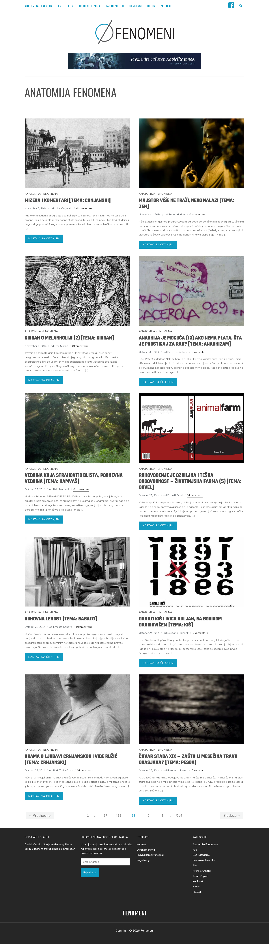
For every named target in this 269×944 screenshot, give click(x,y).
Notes (151, 6)
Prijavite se (89, 872)
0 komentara (84, 208)
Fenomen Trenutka (204, 860)
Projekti (166, 6)
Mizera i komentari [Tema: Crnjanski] (68, 201)
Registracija (143, 860)
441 (161, 815)
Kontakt (141, 844)
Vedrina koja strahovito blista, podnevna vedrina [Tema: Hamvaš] (74, 478)
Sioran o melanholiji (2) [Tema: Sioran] (69, 338)
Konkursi (135, 6)
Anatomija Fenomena (39, 6)
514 (179, 815)
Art (60, 6)
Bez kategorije (201, 854)
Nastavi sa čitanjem (43, 238)
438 (118, 815)
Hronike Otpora (89, 6)
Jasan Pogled (115, 6)
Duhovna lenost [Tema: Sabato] (61, 619)
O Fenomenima (146, 849)
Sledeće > (231, 815)
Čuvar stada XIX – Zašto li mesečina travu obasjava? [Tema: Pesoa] (188, 760)
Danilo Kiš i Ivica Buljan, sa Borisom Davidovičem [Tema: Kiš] (180, 622)
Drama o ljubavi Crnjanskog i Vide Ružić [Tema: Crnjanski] (71, 760)
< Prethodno (40, 815)
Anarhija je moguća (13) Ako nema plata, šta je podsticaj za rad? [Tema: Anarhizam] (190, 341)
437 (105, 815)
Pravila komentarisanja (150, 854)
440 (147, 815)
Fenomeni (134, 913)
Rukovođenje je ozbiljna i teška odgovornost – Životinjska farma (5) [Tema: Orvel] (190, 482)
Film (71, 6)
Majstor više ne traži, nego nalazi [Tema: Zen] (186, 204)
